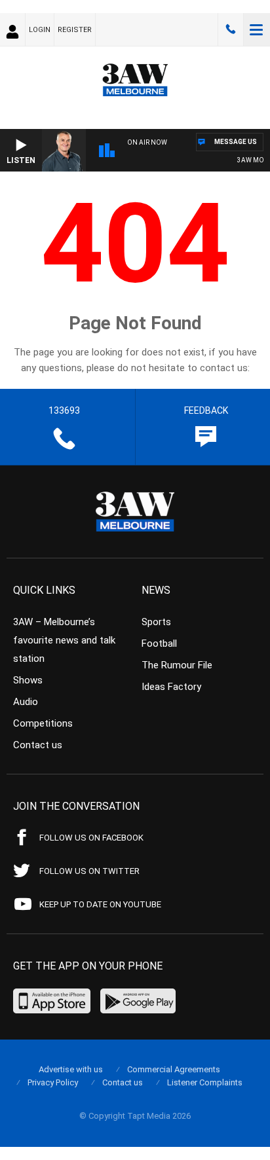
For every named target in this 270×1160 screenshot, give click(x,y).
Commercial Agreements (173, 1069)
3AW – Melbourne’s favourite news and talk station (64, 640)
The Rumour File (177, 665)
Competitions (43, 723)
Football (159, 643)
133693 (230, 29)
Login (39, 30)
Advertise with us (71, 1069)
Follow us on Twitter (89, 871)
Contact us (37, 745)
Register (75, 30)
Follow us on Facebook (91, 838)
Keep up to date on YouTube (100, 904)
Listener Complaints (204, 1082)
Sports (156, 622)
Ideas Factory (171, 687)
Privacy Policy (53, 1082)
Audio (25, 702)
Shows (28, 680)
